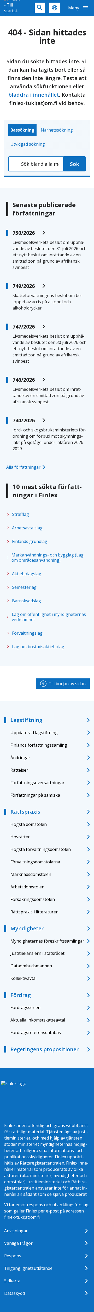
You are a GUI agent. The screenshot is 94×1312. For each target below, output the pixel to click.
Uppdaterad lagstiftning (34, 732)
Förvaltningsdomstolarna (35, 862)
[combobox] (35, 163)
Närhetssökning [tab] (57, 130)
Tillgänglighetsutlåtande (28, 1268)
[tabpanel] (47, 163)
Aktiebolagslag (26, 574)
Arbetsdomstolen (27, 887)
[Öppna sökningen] (40, 8)
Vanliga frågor (18, 1243)
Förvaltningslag (27, 633)
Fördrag (20, 995)
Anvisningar (16, 1231)
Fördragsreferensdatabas (35, 1032)
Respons (12, 1256)
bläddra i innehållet (33, 94)
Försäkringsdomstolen (32, 899)
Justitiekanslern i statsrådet (37, 953)
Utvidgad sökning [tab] (27, 144)
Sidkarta (12, 1281)
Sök (74, 164)
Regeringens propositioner (44, 1049)
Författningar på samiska (35, 795)
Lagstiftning (26, 719)
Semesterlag (24, 587)
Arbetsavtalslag (27, 528)
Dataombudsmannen (31, 966)
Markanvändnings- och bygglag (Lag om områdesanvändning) (47, 557)
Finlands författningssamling (38, 745)
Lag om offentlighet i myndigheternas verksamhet (49, 616)
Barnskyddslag (26, 601)
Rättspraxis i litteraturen (34, 912)
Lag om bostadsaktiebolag (38, 646)
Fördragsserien (25, 1007)
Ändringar (20, 757)
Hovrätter (20, 837)
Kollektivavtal (23, 978)
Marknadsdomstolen (30, 874)
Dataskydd (14, 1293)
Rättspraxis (25, 811)
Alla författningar (23, 467)
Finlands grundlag (29, 541)
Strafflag (20, 514)
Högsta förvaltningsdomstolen (40, 849)
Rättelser (19, 770)
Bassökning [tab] (22, 130)
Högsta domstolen (28, 824)
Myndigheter (27, 928)
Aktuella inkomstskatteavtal (37, 1020)
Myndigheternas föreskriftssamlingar (47, 941)
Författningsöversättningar (37, 782)
